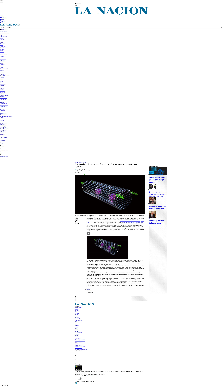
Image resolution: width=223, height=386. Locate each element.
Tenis (1, 82)
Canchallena (2, 84)
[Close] (75, 296)
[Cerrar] (19, 25)
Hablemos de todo (4, 68)
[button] (111, 90)
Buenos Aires (3, 59)
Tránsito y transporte (4, 34)
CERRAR (1, 0)
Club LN (3, 21)
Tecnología (2, 91)
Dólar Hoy (2, 43)
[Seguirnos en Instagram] (75, 359)
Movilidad (2, 49)
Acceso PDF (2, 109)
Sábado (1, 117)
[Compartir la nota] (75, 220)
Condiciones (90, 375)
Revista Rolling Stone (4, 128)
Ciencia (1, 67)
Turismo (2, 89)
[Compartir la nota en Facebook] (75, 223)
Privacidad (95, 375)
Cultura (1, 63)
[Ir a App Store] (78, 370)
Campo (1, 45)
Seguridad (2, 60)
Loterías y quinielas (4, 95)
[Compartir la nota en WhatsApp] (77, 220)
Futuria (1, 42)
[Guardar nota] (75, 218)
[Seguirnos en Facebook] (75, 352)
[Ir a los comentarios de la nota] (77, 218)
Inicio (2, 16)
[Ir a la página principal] (111, 14)
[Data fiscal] (76, 384)
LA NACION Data (3, 36)
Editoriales (2, 73)
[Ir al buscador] (76, 6)
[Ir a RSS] (75, 363)
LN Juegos (2, 88)
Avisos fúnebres (3, 112)
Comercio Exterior (4, 48)
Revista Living (3, 127)
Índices (1, 50)
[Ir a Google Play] (78, 367)
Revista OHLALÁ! (3, 123)
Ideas (1, 119)
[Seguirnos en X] (75, 356)
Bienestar (2, 66)
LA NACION (77, 162)
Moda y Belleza (3, 98)
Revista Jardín (3, 130)
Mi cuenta (3, 23)
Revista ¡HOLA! (3, 124)
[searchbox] (111, 27)
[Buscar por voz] (221, 27)
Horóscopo (2, 92)
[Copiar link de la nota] (75, 222)
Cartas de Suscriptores (5, 75)
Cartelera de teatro (4, 105)
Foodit (2, 19)
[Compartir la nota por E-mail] (78, 223)
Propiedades (3, 46)
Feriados (2, 94)
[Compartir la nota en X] (77, 223)
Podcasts (2, 96)
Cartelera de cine (3, 103)
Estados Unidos (3, 54)
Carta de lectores (3, 114)
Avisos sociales (3, 113)
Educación (2, 61)
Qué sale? (2, 102)
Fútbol (1, 80)
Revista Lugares (3, 126)
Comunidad (2, 64)
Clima (1, 35)
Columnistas (2, 74)
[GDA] (78, 380)
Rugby (1, 81)
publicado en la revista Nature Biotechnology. (133, 222)
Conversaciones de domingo (6, 116)
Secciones (3, 17)
